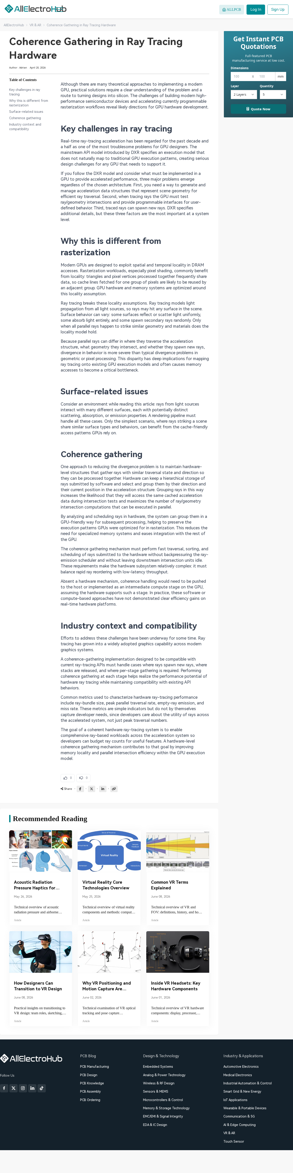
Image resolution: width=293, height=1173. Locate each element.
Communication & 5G (239, 1116)
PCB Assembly (90, 1091)
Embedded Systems (158, 1066)
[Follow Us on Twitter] (13, 1088)
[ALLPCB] (35, 9)
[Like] (68, 778)
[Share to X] (91, 789)
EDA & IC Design (155, 1125)
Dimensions (239, 68)
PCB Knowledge (92, 1083)
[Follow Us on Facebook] (4, 1088)
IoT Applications (235, 1100)
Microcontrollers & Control (163, 1100)
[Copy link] (114, 789)
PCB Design (88, 1075)
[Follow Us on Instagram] (23, 1088)
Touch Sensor (233, 1141)
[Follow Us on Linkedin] (32, 1088)
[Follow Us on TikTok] (42, 1088)
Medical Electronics (237, 1075)
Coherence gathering (25, 118)
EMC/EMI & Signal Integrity (163, 1116)
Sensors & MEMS (155, 1091)
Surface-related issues (26, 111)
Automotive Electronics (241, 1066)
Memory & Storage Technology (166, 1108)
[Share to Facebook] (80, 789)
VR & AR (229, 1133)
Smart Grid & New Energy (242, 1091)
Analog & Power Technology (164, 1075)
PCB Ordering (90, 1100)
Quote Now (260, 109)
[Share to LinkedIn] (102, 789)
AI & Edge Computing (239, 1125)
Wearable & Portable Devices (244, 1108)
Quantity (266, 86)
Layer (235, 86)
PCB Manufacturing (94, 1066)
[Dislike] (83, 778)
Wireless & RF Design (158, 1083)
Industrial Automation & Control (247, 1083)
